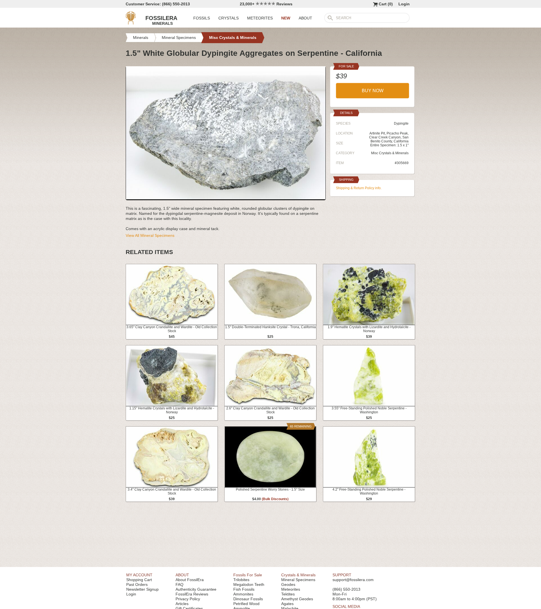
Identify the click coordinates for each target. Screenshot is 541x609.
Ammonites (243, 594)
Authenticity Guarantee (196, 589)
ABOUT (305, 18)
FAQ (179, 584)
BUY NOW (372, 90)
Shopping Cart (139, 579)
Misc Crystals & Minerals (390, 153)
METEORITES (260, 18)
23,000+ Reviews (266, 4)
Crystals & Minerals (298, 575)
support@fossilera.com (353, 579)
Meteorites (290, 589)
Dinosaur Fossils (248, 599)
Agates (287, 603)
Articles (182, 603)
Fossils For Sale (247, 575)
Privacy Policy (188, 599)
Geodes (288, 584)
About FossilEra (190, 579)
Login (404, 4)
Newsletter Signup (142, 589)
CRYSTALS (228, 18)
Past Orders (137, 584)
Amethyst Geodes (297, 599)
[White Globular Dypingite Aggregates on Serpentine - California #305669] (225, 198)
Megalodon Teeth (248, 584)
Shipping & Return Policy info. (359, 188)
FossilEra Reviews (192, 594)
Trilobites (241, 579)
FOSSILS (201, 18)
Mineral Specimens (298, 579)
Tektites (288, 594)
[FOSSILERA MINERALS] (131, 23)
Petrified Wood (246, 603)
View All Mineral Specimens (150, 235)
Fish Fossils (243, 589)
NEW (285, 18)
